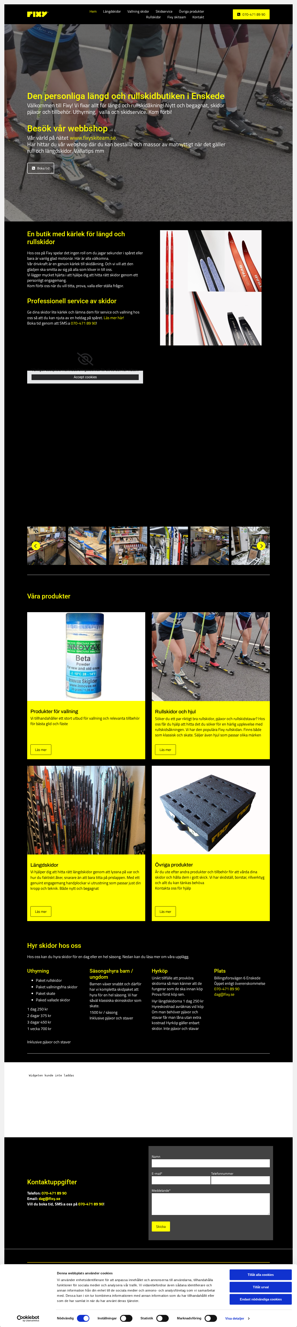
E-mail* (157, 1174)
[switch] (126, 1318)
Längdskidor (112, 11)
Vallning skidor (138, 11)
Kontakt (198, 17)
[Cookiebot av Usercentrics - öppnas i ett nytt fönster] (28, 1318)
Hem (93, 11)
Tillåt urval (261, 1287)
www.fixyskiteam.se (93, 138)
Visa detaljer (234, 1318)
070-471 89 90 (90, 1204)
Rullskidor (153, 17)
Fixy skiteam (176, 17)
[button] (251, 14)
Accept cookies (85, 377)
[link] (85, 359)
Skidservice (164, 11)
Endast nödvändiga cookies (261, 1299)
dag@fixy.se (224, 994)
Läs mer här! (114, 318)
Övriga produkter (191, 11)
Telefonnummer (222, 1174)
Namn (156, 1157)
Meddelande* (161, 1191)
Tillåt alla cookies (261, 1275)
